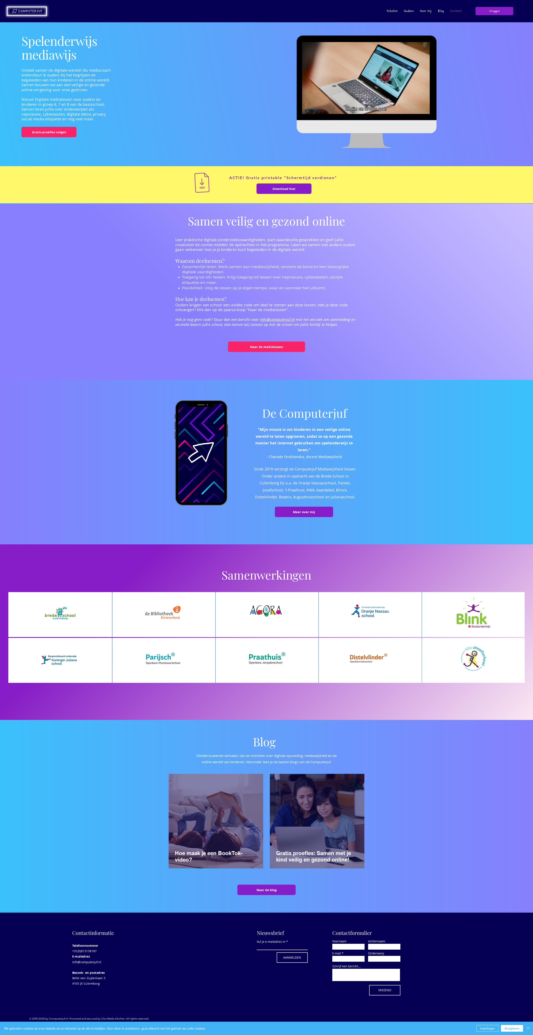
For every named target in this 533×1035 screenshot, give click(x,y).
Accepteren (511, 1028)
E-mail (336, 953)
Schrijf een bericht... (346, 966)
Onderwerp (376, 953)
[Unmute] (314, 108)
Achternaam (376, 941)
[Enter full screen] (424, 108)
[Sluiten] (528, 1028)
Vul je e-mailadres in (271, 941)
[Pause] (307, 108)
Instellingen (487, 1028)
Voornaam (339, 941)
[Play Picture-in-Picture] (417, 108)
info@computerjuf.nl (277, 319)
